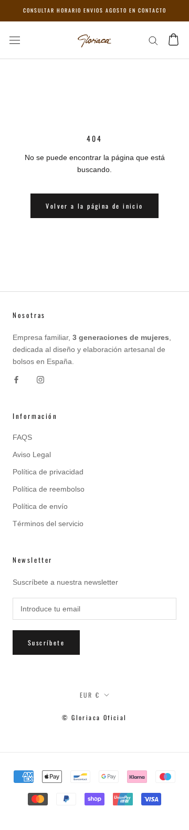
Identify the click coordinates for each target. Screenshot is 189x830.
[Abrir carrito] (173, 40)
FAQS (22, 437)
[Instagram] (40, 379)
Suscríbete (46, 642)
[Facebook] (16, 379)
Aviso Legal (32, 454)
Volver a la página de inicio (94, 205)
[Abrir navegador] (14, 40)
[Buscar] (153, 40)
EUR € (90, 694)
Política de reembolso (49, 489)
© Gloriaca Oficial (94, 717)
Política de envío (40, 506)
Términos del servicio (48, 523)
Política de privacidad (48, 472)
